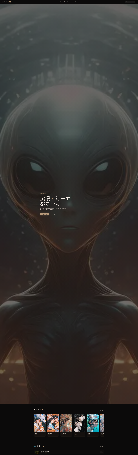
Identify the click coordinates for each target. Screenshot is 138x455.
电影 (64, 1)
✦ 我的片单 (54, 214)
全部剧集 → (102, 446)
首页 (60, 1)
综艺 (71, 1)
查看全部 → (102, 410)
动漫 (75, 1)
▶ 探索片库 (44, 214)
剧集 (68, 1)
